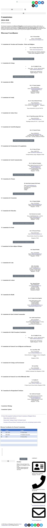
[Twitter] (39, 2)
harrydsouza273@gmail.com (36, 152)
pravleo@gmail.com (36, 217)
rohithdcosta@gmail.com (37, 69)
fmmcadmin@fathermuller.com (37, 305)
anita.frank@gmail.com (31, 185)
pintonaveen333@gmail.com (37, 39)
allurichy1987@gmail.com (36, 103)
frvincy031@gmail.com (36, 134)
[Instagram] (33, 5)
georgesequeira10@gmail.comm (35, 306)
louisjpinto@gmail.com (36, 369)
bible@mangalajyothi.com (36, 89)
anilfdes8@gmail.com (36, 166)
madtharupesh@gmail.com (36, 204)
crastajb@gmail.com (36, 268)
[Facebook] (42, 2)
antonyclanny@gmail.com (38, 49)
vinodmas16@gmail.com (36, 119)
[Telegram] (36, 5)
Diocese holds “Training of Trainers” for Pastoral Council (15, 420)
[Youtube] (36, 2)
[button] (12, 9)
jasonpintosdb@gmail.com (36, 352)
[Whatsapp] (33, 2)
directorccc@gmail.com (35, 167)
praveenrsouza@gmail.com (36, 233)
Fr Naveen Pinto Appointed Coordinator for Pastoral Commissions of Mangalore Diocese (18, 416)
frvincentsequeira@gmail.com (36, 88)
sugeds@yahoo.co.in (36, 320)
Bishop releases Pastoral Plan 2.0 (10, 418)
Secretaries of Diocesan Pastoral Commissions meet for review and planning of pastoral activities (22, 422)
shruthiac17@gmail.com (36, 383)
